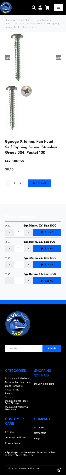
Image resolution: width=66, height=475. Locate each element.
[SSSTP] (33, 57)
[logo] (6, 3)
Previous (7, 58)
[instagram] (59, 470)
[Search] (33, 7)
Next (58, 58)
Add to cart (39, 183)
